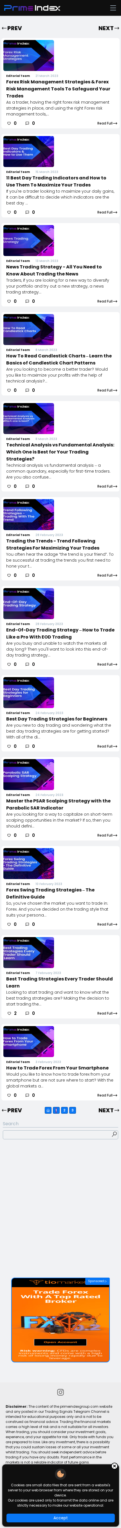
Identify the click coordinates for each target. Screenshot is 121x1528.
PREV (14, 28)
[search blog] (114, 1135)
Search (11, 1123)
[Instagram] (60, 1393)
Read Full (105, 123)
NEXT (106, 28)
